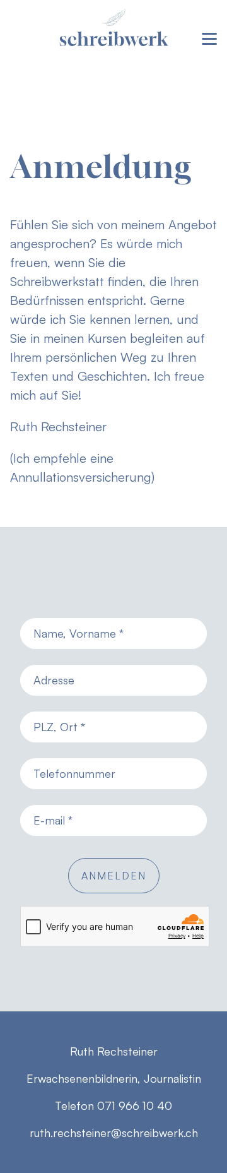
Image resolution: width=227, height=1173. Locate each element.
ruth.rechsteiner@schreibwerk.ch (114, 1133)
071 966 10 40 (134, 1105)
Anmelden (113, 875)
